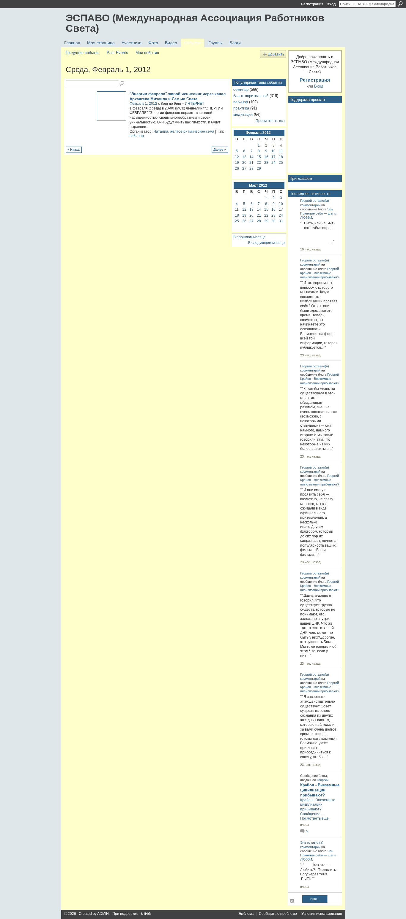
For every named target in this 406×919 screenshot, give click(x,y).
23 (266, 163)
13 (244, 157)
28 (251, 168)
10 (273, 151)
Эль (330, 209)
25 (281, 163)
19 (237, 163)
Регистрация (312, 4)
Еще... (315, 899)
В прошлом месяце (249, 237)
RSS (292, 901)
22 (259, 163)
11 (281, 151)
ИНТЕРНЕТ (194, 103)
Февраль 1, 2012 (143, 103)
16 (266, 157)
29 (259, 168)
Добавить (276, 54)
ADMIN (103, 914)
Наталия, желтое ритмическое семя (183, 131)
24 (273, 163)
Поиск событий (122, 83)
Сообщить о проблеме (278, 914)
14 (251, 157)
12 (237, 157)
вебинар (137, 136)
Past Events (117, 52)
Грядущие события (83, 52)
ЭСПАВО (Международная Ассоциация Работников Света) (195, 23)
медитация (243, 114)
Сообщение (310, 814)
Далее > (219, 149)
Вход (331, 4)
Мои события (147, 52)
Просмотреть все (270, 121)
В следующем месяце (266, 243)
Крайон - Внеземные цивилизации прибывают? (319, 790)
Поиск (400, 4)
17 (273, 157)
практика (241, 108)
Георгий (306, 200)
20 (244, 163)
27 (244, 168)
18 (281, 157)
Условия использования (321, 914)
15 (259, 157)
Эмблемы (246, 914)
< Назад (73, 149)
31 (281, 221)
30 (273, 221)
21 (251, 163)
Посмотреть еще (314, 818)
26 (237, 168)
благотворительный (250, 95)
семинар (240, 89)
